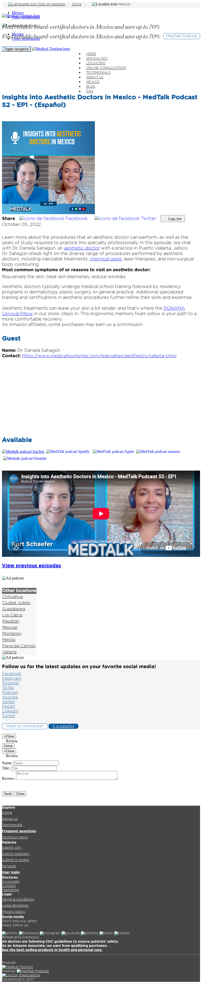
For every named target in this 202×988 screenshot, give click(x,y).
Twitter (148, 219)
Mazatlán (10, 621)
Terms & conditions (18, 899)
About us (10, 819)
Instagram (11, 679)
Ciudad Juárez (16, 603)
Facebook (76, 219)
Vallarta (9, 652)
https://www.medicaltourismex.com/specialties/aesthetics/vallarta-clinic (99, 356)
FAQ (89, 91)
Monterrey (12, 634)
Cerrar (8, 746)
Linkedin (10, 711)
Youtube (10, 697)
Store (76, 4)
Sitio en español (51, 4)
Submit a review (15, 860)
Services (9, 866)
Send (7, 794)
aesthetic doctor (82, 248)
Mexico (18, 13)
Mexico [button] (124, 4)
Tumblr (8, 716)
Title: (6, 768)
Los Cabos (12, 615)
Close (20, 794)
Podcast (10, 693)
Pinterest (10, 683)
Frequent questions (19, 831)
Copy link (174, 219)
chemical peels (106, 259)
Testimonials (12, 825)
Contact (9, 886)
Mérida (8, 640)
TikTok (8, 688)
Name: (7, 763)
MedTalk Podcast (181, 36)
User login (11, 872)
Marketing (10, 890)
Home (7, 813)
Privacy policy (13, 912)
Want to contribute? (24, 726)
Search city (11, 848)
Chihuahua (12, 597)
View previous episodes (31, 565)
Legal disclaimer (15, 905)
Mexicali (9, 628)
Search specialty (16, 854)
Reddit (8, 707)
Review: (8, 778)
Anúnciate (10, 882)
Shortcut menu (15, 837)
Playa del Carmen (19, 646)
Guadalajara (13, 609)
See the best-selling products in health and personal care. (52, 950)
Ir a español (63, 726)
